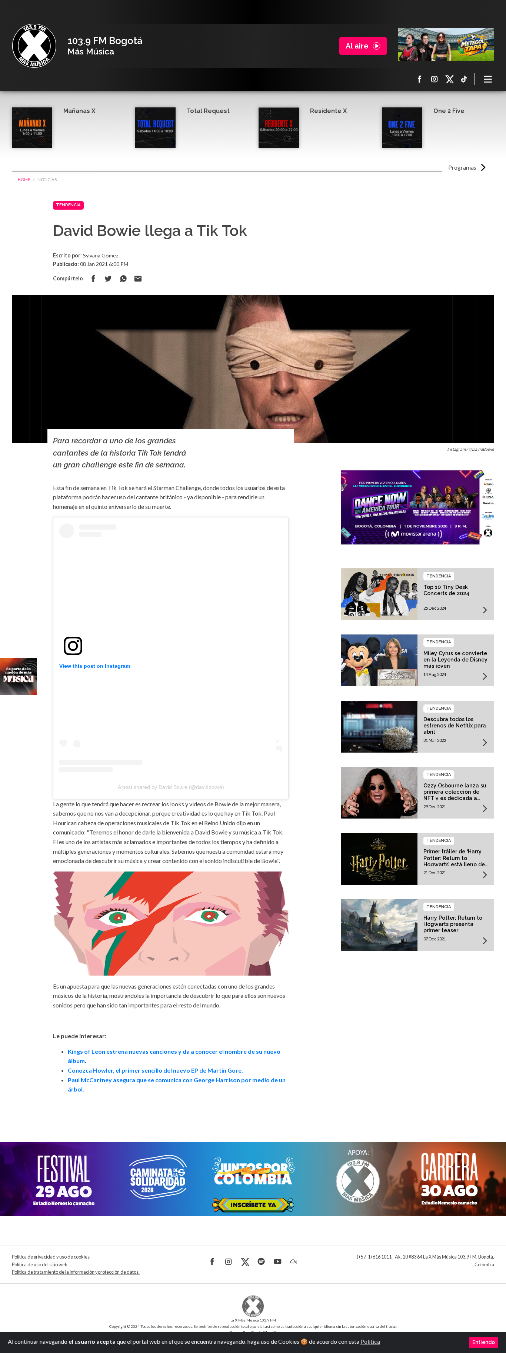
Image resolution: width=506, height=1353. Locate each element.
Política (370, 1341)
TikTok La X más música (464, 78)
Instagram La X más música (434, 78)
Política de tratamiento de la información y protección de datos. (76, 1272)
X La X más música (449, 78)
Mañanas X (79, 110)
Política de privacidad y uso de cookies (51, 1257)
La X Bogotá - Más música (34, 46)
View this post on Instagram (94, 666)
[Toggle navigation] (488, 79)
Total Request (208, 110)
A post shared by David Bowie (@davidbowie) (171, 787)
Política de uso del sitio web (39, 1264)
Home (24, 179)
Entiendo (483, 1342)
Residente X (328, 110)
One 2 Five (449, 110)
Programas (462, 167)
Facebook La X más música (419, 78)
